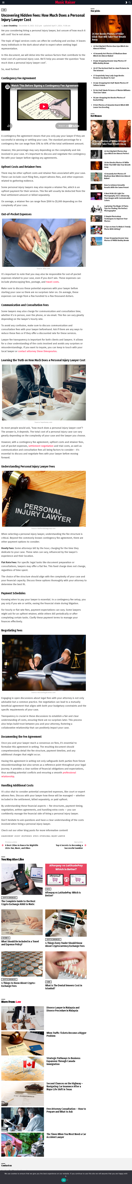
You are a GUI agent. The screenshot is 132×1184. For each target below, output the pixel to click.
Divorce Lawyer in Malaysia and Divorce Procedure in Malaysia (63, 1009)
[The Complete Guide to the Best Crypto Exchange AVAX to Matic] (22, 879)
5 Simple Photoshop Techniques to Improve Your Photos (115, 218)
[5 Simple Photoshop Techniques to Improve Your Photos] (96, 218)
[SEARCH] (130, 2)
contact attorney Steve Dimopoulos (37, 351)
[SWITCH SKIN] (126, 2)
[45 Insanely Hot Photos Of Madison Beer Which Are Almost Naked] (96, 177)
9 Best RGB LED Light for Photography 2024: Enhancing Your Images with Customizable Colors (117, 197)
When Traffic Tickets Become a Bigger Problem (66, 1034)
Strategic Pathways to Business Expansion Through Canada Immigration (63, 1061)
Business (5, 938)
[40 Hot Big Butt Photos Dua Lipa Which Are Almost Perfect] (96, 154)
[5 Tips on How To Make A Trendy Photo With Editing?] (96, 230)
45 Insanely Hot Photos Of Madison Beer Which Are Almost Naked (110, 54)
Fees (36, 836)
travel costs (52, 281)
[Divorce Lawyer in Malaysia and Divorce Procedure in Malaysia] (22, 1018)
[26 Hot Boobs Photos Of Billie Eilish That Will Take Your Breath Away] (111, 29)
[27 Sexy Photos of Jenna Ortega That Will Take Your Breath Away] (111, 133)
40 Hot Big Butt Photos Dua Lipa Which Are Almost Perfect (116, 152)
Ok (64, 1180)
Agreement (8, 836)
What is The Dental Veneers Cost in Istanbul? (63, 987)
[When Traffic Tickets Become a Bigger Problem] (22, 1043)
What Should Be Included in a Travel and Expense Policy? (20, 943)
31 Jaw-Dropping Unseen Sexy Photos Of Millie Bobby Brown (116, 239)
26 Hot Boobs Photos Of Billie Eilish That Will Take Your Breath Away (117, 164)
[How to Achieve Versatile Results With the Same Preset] (96, 187)
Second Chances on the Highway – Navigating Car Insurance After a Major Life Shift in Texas (65, 1086)
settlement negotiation (40, 446)
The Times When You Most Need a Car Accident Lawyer (66, 1136)
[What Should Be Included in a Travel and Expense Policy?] (22, 922)
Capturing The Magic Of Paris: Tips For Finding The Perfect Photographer (116, 208)
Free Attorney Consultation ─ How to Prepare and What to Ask (66, 1110)
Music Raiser (65, 2)
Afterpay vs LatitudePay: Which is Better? (63, 894)
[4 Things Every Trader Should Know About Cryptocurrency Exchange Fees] (66, 923)
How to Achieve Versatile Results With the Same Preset (116, 186)
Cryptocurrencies (9, 898)
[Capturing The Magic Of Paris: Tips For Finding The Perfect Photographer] (96, 209)
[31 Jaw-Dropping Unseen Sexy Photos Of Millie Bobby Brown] (96, 241)
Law (18, 1002)
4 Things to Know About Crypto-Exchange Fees (18, 984)
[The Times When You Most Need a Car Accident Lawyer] (22, 1145)
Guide (48, 982)
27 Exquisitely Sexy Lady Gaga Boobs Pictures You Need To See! (108, 76)
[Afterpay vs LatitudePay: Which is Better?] (66, 875)
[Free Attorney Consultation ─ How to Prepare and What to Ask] (22, 1119)
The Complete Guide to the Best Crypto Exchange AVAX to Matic (18, 903)
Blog (48, 889)
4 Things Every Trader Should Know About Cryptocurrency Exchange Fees (65, 944)
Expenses (27, 836)
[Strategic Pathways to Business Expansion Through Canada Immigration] (22, 1069)
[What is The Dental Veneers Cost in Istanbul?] (66, 965)
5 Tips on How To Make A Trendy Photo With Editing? (117, 228)
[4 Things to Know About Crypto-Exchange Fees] (22, 964)
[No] (67, 1180)
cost (18, 836)
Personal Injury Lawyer (53, 836)
